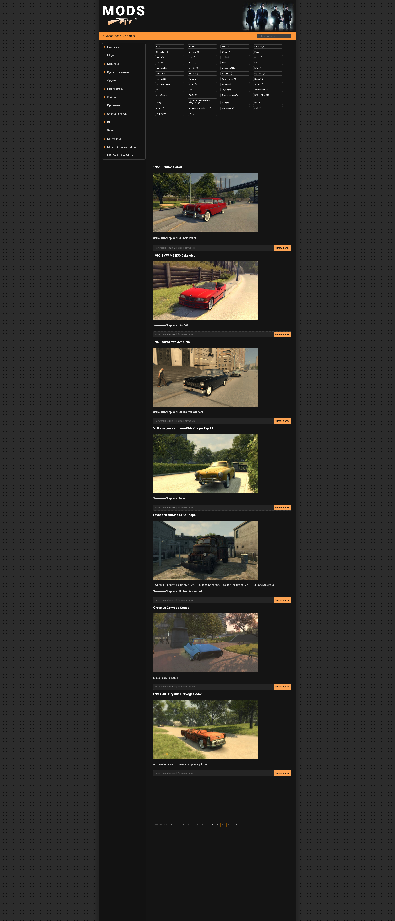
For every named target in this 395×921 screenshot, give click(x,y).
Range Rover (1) (229, 79)
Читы (110, 130)
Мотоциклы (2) (229, 108)
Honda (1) (258, 57)
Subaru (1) (226, 84)
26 (237, 825)
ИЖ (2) (257, 103)
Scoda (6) (193, 84)
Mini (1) (257, 68)
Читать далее (282, 248)
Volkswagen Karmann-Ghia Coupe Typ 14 (183, 428)
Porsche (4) (194, 79)
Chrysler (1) (194, 52)
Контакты (114, 139)
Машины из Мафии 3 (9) (200, 108)
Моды (111, 55)
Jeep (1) (225, 63)
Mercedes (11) (228, 68)
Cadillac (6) (259, 46)
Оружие (112, 80)
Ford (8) (225, 57)
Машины (113, 64)
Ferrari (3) (160, 57)
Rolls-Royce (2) (163, 84)
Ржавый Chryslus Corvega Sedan (178, 694)
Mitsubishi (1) (162, 73)
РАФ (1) (257, 108)
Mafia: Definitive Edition (122, 147)
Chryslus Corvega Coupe (171, 608)
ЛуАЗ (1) (160, 108)
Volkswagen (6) (261, 90)
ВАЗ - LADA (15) (261, 95)
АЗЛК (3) (193, 95)
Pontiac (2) (161, 79)
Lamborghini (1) (163, 68)
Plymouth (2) (260, 73)
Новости (113, 47)
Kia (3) (257, 63)
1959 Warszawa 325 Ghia (171, 342)
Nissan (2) (193, 73)
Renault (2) (259, 79)
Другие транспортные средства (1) (199, 101)
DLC (109, 122)
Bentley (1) (193, 46)
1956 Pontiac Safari (167, 167)
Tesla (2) (192, 90)
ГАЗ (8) (159, 103)
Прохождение (116, 105)
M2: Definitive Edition (120, 155)
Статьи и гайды (117, 114)
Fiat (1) (192, 57)
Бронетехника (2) (230, 95)
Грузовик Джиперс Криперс (174, 515)
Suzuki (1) (258, 84)
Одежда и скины (118, 72)
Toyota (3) (226, 90)
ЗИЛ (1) (225, 103)
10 (223, 825)
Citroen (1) (226, 52)
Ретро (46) (161, 113)
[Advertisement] (124, 207)
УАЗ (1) (192, 113)
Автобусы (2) (162, 95)
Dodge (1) (258, 52)
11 (229, 825)
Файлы (111, 97)
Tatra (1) (159, 90)
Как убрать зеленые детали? (119, 35)
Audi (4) (159, 46)
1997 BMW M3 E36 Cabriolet (174, 255)
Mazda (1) (193, 68)
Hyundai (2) (161, 63)
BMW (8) (225, 46)
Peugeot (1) (227, 73)
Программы (115, 89)
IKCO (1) (192, 63)
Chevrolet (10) (162, 52)
